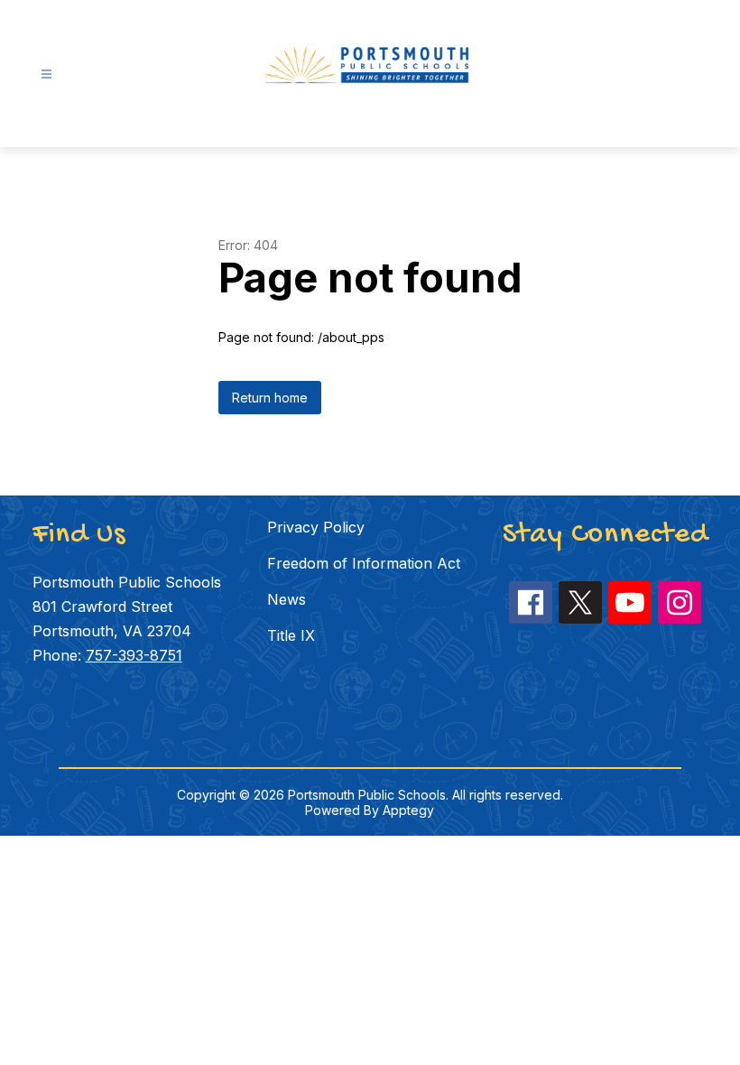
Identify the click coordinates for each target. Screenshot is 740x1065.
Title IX (291, 635)
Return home (270, 397)
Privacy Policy (316, 527)
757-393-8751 (134, 655)
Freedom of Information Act (363, 563)
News (286, 599)
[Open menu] (46, 74)
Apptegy (408, 810)
